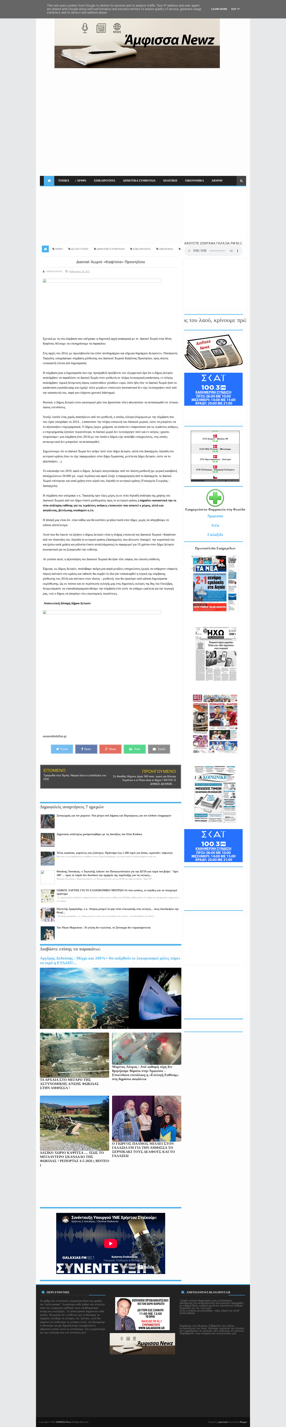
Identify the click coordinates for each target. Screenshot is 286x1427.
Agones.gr (220, 480)
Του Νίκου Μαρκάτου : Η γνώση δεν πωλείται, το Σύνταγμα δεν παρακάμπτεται (104, 927)
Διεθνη (217, 180)
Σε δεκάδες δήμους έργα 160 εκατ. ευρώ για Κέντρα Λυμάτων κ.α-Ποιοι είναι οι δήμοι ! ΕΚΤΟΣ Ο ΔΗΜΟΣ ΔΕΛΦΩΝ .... (144, 780)
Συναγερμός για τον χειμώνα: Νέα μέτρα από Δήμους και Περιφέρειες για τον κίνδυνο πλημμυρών (114, 815)
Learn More (219, 9)
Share (87, 749)
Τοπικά (63, 180)
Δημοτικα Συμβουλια (139, 180)
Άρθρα (81, 180)
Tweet (64, 749)
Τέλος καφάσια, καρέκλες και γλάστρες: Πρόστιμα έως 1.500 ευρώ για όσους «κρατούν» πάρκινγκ (115, 852)
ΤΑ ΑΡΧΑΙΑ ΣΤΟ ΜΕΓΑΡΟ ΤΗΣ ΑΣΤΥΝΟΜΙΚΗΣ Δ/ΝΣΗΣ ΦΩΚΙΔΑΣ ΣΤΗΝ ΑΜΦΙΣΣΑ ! (69, 1084)
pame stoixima (233, 480)
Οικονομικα (194, 180)
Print (137, 749)
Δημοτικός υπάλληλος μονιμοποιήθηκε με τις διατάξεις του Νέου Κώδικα (99, 834)
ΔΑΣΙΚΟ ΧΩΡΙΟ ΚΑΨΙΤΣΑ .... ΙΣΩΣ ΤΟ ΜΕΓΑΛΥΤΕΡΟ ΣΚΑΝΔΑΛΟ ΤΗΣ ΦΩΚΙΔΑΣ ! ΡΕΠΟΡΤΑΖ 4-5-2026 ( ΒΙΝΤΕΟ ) (74, 1159)
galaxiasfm (223, 1422)
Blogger (243, 1422)
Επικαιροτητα (104, 180)
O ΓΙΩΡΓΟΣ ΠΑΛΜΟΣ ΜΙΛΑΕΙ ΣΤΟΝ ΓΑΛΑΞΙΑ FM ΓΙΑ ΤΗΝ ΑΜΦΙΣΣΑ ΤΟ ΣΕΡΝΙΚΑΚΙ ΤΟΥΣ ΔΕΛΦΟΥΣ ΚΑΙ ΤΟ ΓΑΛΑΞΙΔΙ (143, 1150)
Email (161, 749)
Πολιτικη (170, 180)
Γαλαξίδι (215, 534)
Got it (235, 9)
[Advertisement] (175, 95)
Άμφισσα (215, 516)
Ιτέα (215, 525)
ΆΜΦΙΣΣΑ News (63, 1422)
